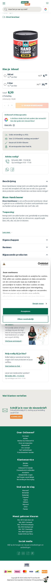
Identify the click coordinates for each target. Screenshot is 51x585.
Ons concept (25, 448)
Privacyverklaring (38, 580)
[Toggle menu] (4, 3)
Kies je (10, 69)
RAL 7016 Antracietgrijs (25, 524)
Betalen (25, 463)
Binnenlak (25, 493)
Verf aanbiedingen (25, 450)
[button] (27, 565)
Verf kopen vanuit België (25, 477)
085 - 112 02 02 (25, 160)
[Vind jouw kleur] (46, 9)
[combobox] (22, 9)
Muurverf (25, 490)
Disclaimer (27, 580)
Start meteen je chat (12, 366)
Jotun (26, 506)
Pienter (25, 509)
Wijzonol (26, 504)
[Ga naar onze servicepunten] (38, 335)
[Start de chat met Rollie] (41, 360)
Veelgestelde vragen (25, 475)
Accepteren (25, 311)
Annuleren (25, 472)
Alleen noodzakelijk (25, 319)
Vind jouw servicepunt (13, 341)
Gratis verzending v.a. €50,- (19, 135)
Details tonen (38, 304)
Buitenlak (25, 495)
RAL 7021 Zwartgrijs (25, 529)
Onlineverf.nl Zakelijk (25, 468)
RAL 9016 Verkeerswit (25, 527)
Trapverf (25, 497)
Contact (25, 465)
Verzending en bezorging (25, 479)
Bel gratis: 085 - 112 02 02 (14, 376)
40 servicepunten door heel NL (20, 146)
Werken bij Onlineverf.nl (25, 440)
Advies (25, 438)
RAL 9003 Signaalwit (25, 531)
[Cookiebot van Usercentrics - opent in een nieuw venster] (38, 264)
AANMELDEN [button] (16, 417)
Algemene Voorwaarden (15, 580)
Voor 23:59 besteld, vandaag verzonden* (24, 139)
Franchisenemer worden (25, 452)
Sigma (25, 500)
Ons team (25, 436)
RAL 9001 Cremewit (25, 522)
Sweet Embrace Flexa (25, 534)
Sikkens (25, 502)
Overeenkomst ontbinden (25, 470)
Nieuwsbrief (25, 445)
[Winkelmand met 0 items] (47, 3)
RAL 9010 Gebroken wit (25, 520)
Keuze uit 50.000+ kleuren (18, 143)
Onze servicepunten (25, 443)
